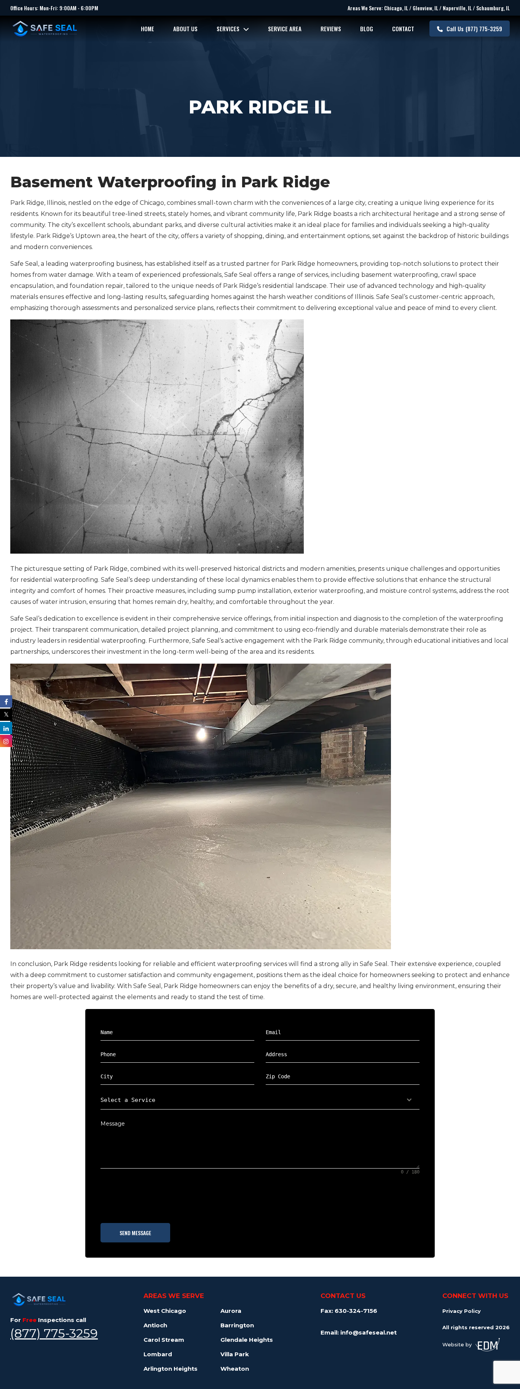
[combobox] (260, 1100)
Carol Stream (164, 1339)
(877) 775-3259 (474, 28)
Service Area (284, 28)
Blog (366, 28)
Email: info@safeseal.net (359, 1332)
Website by (457, 1344)
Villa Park (234, 1354)
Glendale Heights (246, 1339)
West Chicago (165, 1310)
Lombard (158, 1354)
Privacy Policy (461, 1311)
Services (228, 28)
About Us (185, 28)
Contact (403, 28)
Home (147, 28)
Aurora (230, 1310)
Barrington (237, 1325)
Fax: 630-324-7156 (349, 1310)
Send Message (135, 1233)
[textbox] (252, 1100)
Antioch (155, 1325)
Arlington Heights (171, 1368)
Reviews (331, 28)
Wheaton (234, 1368)
